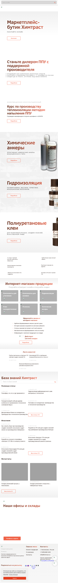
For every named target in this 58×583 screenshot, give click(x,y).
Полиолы (26, 306)
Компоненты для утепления (9, 294)
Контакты (29, 555)
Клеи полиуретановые (9, 307)
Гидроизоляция (48, 293)
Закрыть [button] (15, 578)
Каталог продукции (32, 549)
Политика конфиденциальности (8, 554)
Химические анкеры (46, 307)
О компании (30, 552)
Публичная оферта (5, 557)
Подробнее (14, 83)
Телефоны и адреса (12, 538)
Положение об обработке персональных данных (12, 555)
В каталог (14, 38)
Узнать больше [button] (13, 574)
